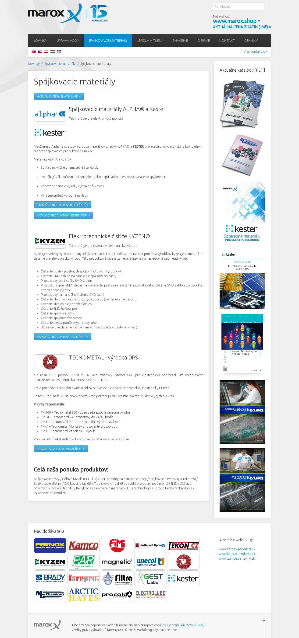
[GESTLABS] (150, 578)
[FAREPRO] (84, 578)
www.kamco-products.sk (237, 554)
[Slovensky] (34, 51)
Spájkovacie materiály (108, 40)
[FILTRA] (117, 578)
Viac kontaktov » (255, 51)
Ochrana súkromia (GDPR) (185, 625)
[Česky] (40, 51)
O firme (203, 40)
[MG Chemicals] (50, 594)
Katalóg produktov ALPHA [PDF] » (62, 204)
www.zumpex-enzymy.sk (237, 558)
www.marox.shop (234, 21)
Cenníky (251, 40)
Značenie (180, 40)
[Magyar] (52, 51)
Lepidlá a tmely (150, 40)
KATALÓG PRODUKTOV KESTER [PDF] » (63, 215)
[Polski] (46, 51)
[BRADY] (50, 578)
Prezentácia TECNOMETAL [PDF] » (61, 448)
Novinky (40, 40)
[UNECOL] (150, 562)
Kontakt (227, 40)
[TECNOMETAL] (183, 562)
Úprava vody (68, 40)
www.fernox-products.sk (237, 549)
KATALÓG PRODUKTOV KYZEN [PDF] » (62, 336)
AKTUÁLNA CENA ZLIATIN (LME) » (59, 96)
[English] (59, 51)
